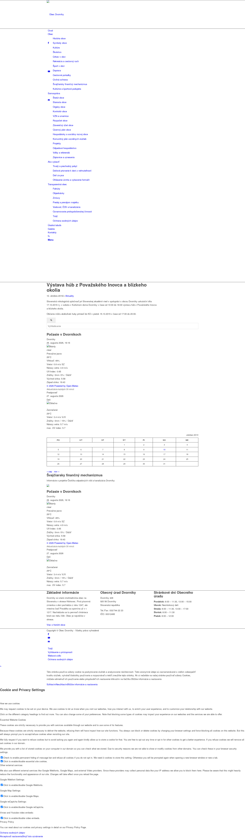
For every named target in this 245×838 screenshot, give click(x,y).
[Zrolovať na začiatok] (0, 666)
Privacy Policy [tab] (7, 821)
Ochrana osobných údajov (12, 832)
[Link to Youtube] (49, 637)
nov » (56, 471)
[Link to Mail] (49, 641)
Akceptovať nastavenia (11, 836)
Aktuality (69, 295)
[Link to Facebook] (48, 633)
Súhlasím (51, 684)
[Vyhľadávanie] (49, 236)
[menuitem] (123, 30)
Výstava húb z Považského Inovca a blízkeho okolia (97, 287)
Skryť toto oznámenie (32, 836)
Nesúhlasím (61, 684)
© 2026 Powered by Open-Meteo (62, 385)
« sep (49, 471)
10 (164, 449)
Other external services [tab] (11, 765)
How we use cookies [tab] (10, 703)
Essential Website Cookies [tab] (13, 719)
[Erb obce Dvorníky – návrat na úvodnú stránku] (72, 14)
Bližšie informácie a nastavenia (82, 684)
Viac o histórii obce (56, 624)
